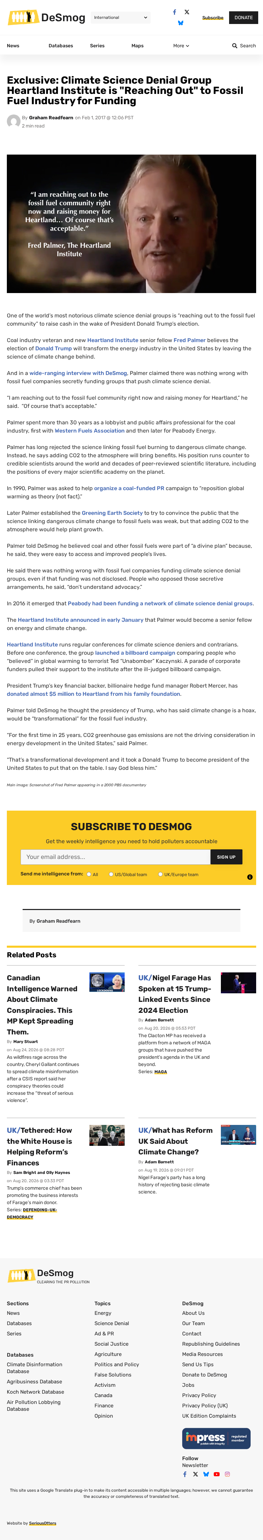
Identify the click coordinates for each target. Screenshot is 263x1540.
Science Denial (112, 1323)
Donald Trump (53, 348)
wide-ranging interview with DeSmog (78, 373)
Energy (103, 1313)
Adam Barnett (159, 1020)
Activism (105, 1385)
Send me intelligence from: (52, 874)
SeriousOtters (42, 1523)
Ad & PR (104, 1334)
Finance (104, 1406)
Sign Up (226, 857)
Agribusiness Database (34, 1382)
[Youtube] (217, 1474)
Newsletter (195, 1465)
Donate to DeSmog (204, 1375)
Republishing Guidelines (211, 1344)
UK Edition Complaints (209, 1416)
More (178, 46)
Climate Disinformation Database (34, 1367)
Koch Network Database (35, 1392)
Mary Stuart (25, 1041)
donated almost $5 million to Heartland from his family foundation (93, 694)
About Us (193, 1313)
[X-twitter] (186, 12)
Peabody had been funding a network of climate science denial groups (160, 603)
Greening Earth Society (112, 513)
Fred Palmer (190, 340)
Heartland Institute (112, 340)
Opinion (104, 1416)
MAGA (160, 1071)
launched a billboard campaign (135, 653)
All (95, 874)
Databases (19, 1323)
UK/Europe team (181, 874)
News (13, 1313)
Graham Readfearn (51, 118)
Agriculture (108, 1354)
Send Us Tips (198, 1364)
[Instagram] (227, 1474)
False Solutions (113, 1375)
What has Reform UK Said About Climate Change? (175, 1141)
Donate (244, 18)
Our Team (193, 1323)
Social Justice (111, 1344)
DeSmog (63, 17)
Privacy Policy (199, 1395)
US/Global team (131, 874)
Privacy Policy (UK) (205, 1406)
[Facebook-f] (174, 12)
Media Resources (202, 1354)
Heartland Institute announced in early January (80, 620)
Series (14, 1334)
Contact (191, 1334)
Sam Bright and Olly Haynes (41, 1172)
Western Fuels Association (90, 430)
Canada (103, 1395)
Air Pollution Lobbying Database (34, 1405)
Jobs (188, 1385)
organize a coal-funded (129, 488)
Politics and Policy (117, 1364)
